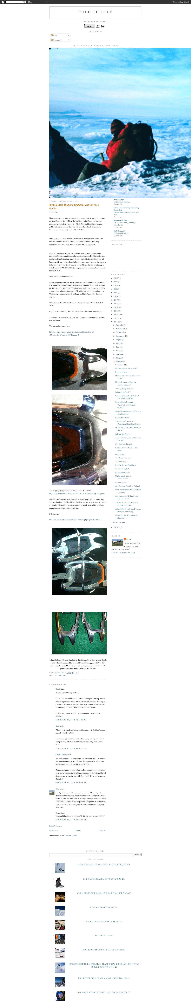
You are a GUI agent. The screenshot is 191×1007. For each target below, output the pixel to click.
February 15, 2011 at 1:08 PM (71, 719)
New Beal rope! (121, 482)
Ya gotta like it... (121, 461)
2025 (116, 281)
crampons (61, 675)
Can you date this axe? (123, 444)
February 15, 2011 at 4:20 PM (71, 748)
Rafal (58, 689)
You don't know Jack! (123, 457)
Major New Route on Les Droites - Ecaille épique (128, 412)
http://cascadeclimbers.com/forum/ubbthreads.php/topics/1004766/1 (75, 519)
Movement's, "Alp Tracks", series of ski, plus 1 (104, 864)
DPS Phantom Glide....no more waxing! (104, 949)
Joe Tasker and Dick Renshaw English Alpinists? (126, 503)
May (118, 350)
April (118, 354)
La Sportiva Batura (122, 417)
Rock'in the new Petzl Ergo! (125, 465)
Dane (58, 789)
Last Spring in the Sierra (122, 202)
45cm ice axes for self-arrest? (104, 921)
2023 (116, 285)
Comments (57, 40)
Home (78, 830)
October (119, 332)
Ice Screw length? (122, 468)
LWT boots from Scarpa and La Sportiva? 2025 (104, 978)
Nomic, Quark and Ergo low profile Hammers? (125, 383)
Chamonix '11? (121, 364)
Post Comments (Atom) (68, 835)
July (118, 343)
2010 (116, 527)
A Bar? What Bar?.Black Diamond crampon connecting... (128, 510)
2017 (116, 300)
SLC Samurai (119, 230)
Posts (55, 35)
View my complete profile (123, 553)
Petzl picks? (119, 454)
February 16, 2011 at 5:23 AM (71, 782)
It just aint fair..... (121, 372)
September (120, 336)
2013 (116, 314)
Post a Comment (55, 826)
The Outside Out (120, 220)
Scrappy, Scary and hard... (125, 388)
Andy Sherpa (119, 199)
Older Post (103, 830)
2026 (116, 278)
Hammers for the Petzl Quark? (126, 368)
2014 (116, 311)
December (120, 325)
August (119, 339)
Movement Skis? (104, 935)
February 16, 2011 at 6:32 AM (71, 819)
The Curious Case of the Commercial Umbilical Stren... (127, 422)
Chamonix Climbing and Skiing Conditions (126, 208)
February (119, 361)
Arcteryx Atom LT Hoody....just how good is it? (127, 497)
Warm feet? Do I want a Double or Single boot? (104, 893)
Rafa (57, 726)
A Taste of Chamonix (121, 233)
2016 (116, 303)
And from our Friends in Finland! (127, 486)
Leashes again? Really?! (104, 907)
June (118, 347)
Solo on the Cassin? (122, 434)
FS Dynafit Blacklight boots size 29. (104, 879)
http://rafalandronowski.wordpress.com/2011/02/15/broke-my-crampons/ (77, 493)
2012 (116, 318)
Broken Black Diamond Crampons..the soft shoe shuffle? (125, 405)
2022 (116, 289)
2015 (116, 307)
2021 (116, 292)
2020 (116, 296)
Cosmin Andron (62, 754)
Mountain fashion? (122, 472)
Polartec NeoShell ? (122, 392)
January (119, 522)
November (120, 328)
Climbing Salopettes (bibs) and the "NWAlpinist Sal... (127, 397)
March (118, 358)
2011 (116, 322)
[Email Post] (77, 673)
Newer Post (53, 830)
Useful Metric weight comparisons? (123, 477)
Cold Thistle (95, 11)
